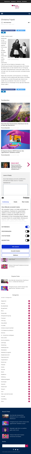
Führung (3, 320)
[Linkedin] (17, 449)
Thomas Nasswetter (5, 127)
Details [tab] (15, 201)
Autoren (3, 303)
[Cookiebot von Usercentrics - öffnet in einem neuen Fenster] (23, 198)
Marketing (3, 345)
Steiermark (4, 386)
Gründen (3, 325)
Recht (2, 372)
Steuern (3, 389)
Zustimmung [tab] (5, 201)
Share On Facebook (9, 30)
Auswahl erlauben (15, 251)
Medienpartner (5, 347)
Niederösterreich (5, 355)
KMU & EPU (4, 337)
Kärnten (3, 332)
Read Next (15, 163)
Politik (2, 367)
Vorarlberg (3, 399)
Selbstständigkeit (5, 379)
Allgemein (3, 301)
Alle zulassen (15, 246)
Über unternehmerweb (7, 394)
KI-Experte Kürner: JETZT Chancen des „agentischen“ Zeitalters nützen (12, 151)
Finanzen (3, 318)
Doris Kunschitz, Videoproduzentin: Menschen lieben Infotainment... (16, 167)
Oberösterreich (5, 357)
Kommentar (7, 182)
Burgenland (4, 308)
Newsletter (24, 1)
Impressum (13, 1)
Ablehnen (15, 255)
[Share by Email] (3, 32)
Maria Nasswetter (7, 22)
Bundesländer (4, 306)
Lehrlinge (3, 342)
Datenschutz (7, 1)
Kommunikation (5, 340)
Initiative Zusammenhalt (7, 328)
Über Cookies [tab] (25, 201)
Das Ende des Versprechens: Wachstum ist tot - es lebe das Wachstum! (17, 417)
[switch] (27, 231)
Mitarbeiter (4, 350)
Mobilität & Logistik (6, 352)
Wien (2, 401)
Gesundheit (4, 323)
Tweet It (22, 30)
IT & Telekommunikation (7, 330)
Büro (2, 310)
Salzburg (3, 377)
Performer (3, 362)
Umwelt (3, 396)
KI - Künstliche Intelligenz (7, 335)
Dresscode (3, 313)
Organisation (4, 359)
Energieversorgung (6, 315)
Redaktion (3, 374)
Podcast (3, 364)
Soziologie (3, 381)
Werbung (19, 1)
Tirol (2, 391)
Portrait (3, 369)
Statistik (3, 384)
